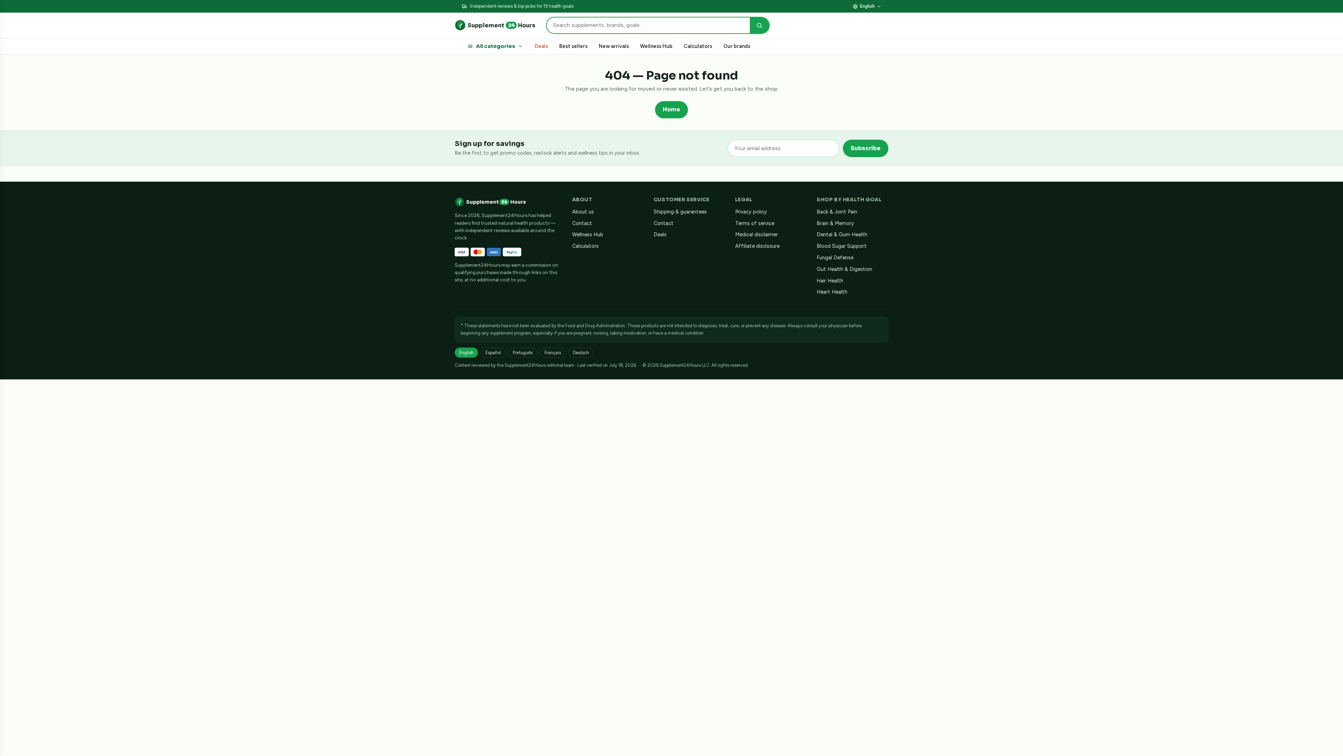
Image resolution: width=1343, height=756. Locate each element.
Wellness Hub (656, 46)
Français (553, 352)
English (867, 6)
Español (493, 352)
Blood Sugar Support (842, 246)
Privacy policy (751, 212)
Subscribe (866, 148)
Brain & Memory (835, 223)
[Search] (759, 25)
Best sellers (573, 46)
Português (523, 352)
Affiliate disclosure (828, 6)
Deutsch (581, 352)
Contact (582, 223)
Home (671, 109)
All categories (495, 46)
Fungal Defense (835, 257)
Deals (541, 46)
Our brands (736, 46)
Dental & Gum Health (842, 234)
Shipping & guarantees (680, 212)
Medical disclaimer (756, 234)
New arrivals (614, 46)
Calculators (698, 46)
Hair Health (830, 281)
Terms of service (754, 223)
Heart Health (832, 292)
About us (583, 212)
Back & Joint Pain (837, 212)
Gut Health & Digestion (844, 269)
